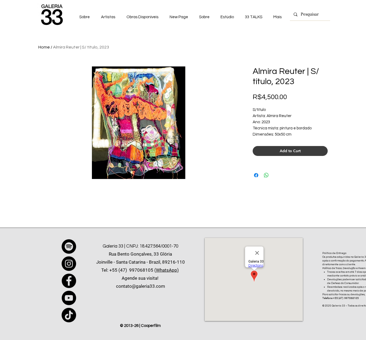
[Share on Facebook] (256, 175)
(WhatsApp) (166, 270)
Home (44, 47)
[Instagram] (69, 263)
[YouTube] (69, 298)
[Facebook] (69, 281)
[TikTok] (69, 315)
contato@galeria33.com (140, 286)
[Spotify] (69, 246)
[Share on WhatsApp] (266, 175)
